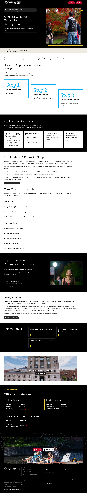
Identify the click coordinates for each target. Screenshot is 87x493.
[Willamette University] (13, 3)
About (66, 469)
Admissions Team (23, 50)
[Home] (5, 9)
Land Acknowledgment (70, 479)
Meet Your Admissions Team (12, 281)
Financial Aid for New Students (12, 183)
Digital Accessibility (50, 473)
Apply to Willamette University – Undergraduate (10, 50)
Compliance (48, 479)
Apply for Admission (18, 9)
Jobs (66, 476)
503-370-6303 (22, 406)
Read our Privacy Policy (12, 317)
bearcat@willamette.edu (16, 283)
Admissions (10, 9)
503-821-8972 (64, 406)
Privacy (47, 476)
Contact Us (38, 450)
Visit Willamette (49, 450)
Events (66, 473)
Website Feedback (50, 469)
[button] (40, 368)
